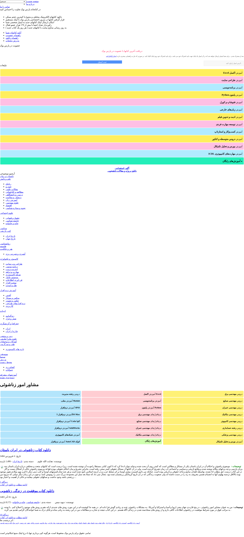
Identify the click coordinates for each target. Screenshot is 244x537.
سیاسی (3, 228)
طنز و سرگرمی (7, 344)
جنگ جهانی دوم (100, 523)
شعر (28, 523)
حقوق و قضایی (12, 218)
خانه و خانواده (12, 223)
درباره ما (30, 4)
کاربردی (9, 306)
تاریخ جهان (10, 239)
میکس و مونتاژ (12, 298)
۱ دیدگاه (3, 482)
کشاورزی (10, 367)
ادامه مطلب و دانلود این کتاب (13, 484)
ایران (8, 328)
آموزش (232, 72)
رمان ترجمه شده (61, 523)
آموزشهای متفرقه (8, 375)
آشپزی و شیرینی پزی (15, 254)
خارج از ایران (12, 331)
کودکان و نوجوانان (8, 341)
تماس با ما (5, 7)
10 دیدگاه (4, 515)
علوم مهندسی (12, 203)
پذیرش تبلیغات (12, 40)
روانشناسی (5, 243)
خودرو (8, 186)
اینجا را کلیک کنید (111, 56)
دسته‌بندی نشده (7, 377)
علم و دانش (5, 179)
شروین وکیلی (34, 523)
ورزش (3, 359)
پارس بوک (15, 523)
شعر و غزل (11, 318)
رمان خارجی (52, 523)
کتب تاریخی (5, 231)
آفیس (8, 295)
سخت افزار (11, 283)
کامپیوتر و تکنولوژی (9, 259)
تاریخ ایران (10, 236)
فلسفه (3, 246)
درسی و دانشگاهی (14, 194)
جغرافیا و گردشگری (9, 323)
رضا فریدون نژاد (73, 523)
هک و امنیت (11, 285)
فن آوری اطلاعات (14, 280)
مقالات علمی (12, 189)
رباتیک (8, 184)
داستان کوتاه (83, 523)
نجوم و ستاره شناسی (15, 208)
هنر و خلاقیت (6, 249)
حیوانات (9, 370)
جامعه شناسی (12, 221)
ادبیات (3, 311)
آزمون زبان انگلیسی (133, 523)
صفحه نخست (32, 1)
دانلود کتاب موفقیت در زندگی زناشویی (27, 491)
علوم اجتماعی (6, 213)
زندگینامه (10, 316)
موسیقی (4, 354)
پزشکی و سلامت (13, 197)
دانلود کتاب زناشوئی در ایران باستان (25, 450)
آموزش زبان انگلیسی (119, 523)
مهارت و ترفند (12, 272)
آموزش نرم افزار (8, 290)
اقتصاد (9, 205)
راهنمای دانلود (12, 38)
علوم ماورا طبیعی (8, 339)
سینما (2, 357)
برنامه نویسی (12, 266)
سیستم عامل (12, 277)
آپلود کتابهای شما (13, 32)
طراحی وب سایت (14, 264)
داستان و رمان (7, 176)
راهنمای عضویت (13, 35)
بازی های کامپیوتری (15, 349)
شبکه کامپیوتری (13, 274)
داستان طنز (91, 523)
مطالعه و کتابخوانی (14, 192)
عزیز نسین (22, 523)
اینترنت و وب (12, 269)
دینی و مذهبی (6, 336)
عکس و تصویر (12, 300)
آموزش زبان (11, 200)
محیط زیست (6, 362)
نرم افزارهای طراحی (15, 303)
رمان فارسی (43, 523)
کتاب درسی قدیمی (6, 523)
